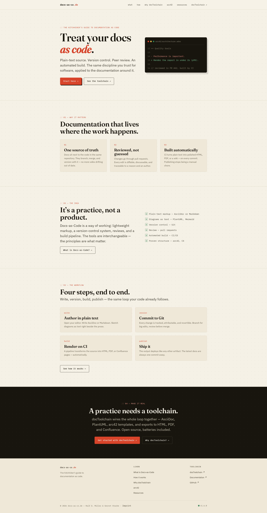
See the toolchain (99, 81)
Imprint (126, 505)
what (130, 4)
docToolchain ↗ (199, 4)
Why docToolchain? (157, 440)
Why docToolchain (142, 482)
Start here (70, 81)
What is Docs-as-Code (144, 472)
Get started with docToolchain (117, 440)
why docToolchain (153, 4)
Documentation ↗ (198, 477)
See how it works (74, 368)
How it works (140, 477)
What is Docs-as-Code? (77, 250)
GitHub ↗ (194, 482)
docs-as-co (69, 5)
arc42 (169, 4)
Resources (138, 492)
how (138, 4)
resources (182, 4)
